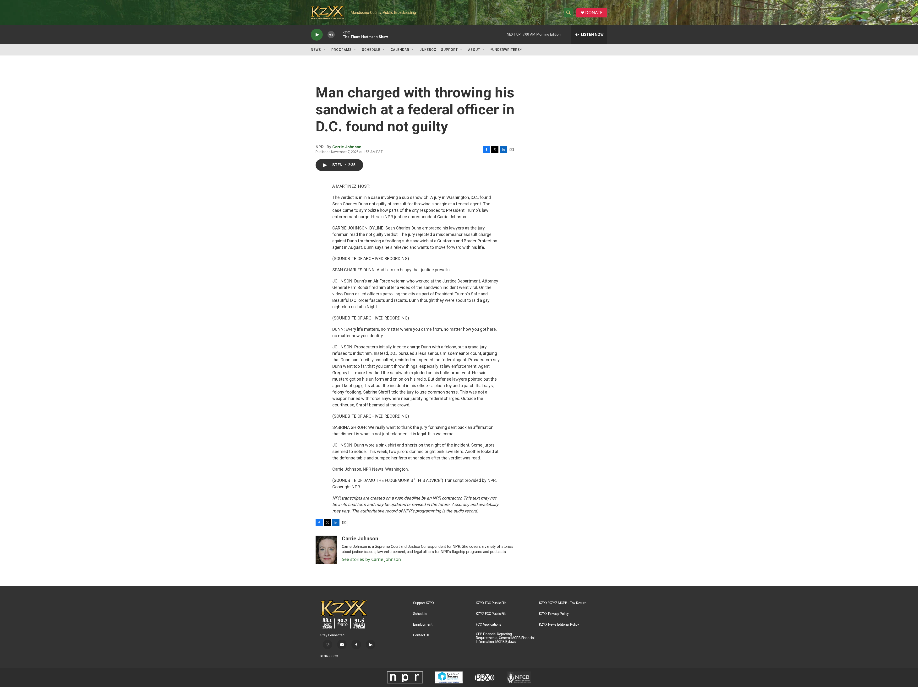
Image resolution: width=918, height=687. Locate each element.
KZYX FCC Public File (491, 603)
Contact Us (421, 635)
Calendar (400, 50)
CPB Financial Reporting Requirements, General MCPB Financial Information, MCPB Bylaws (505, 638)
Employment (422, 624)
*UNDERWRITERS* (506, 50)
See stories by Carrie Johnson (371, 559)
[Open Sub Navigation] (325, 50)
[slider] (338, 34)
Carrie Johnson (346, 146)
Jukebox (428, 50)
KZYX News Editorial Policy (559, 624)
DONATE (593, 12)
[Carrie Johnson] (326, 550)
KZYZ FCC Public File (491, 614)
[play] (317, 34)
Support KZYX (423, 603)
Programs (341, 50)
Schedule (371, 50)
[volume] (331, 34)
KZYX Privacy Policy (554, 614)
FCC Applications (488, 624)
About (474, 50)
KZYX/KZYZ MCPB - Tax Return (562, 603)
